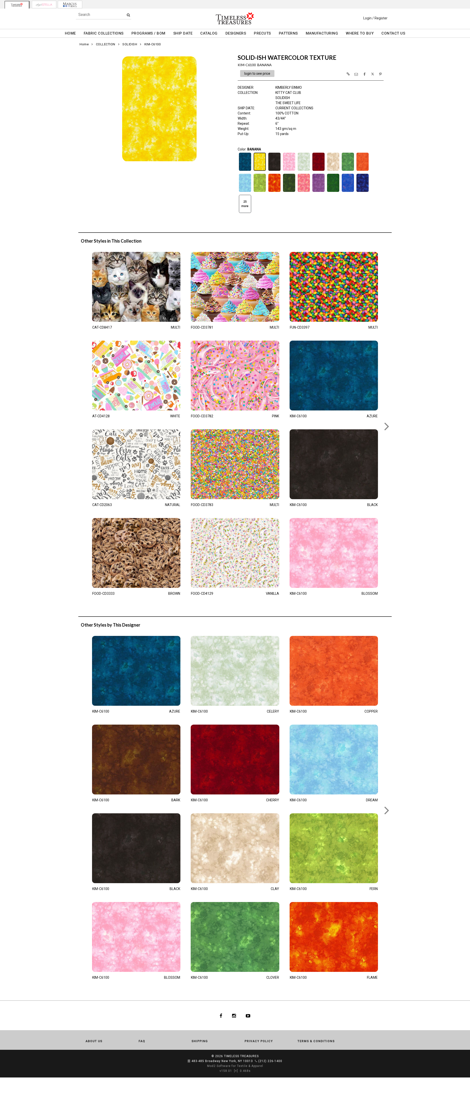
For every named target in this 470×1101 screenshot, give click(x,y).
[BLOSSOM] (289, 170)
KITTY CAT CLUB (288, 93)
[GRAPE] (318, 191)
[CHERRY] (318, 170)
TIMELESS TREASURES (241, 1056)
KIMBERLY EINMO (288, 87)
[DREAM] (245, 191)
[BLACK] (274, 170)
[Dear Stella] (44, 4)
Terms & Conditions (316, 1041)
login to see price (257, 73)
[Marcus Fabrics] (70, 4)
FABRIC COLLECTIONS (104, 33)
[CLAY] (333, 170)
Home (84, 44)
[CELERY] (303, 170)
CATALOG (209, 33)
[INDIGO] (362, 191)
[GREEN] (333, 191)
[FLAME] (274, 191)
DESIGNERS (235, 33)
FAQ (142, 1041)
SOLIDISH (129, 44)
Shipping (199, 1041)
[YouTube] (248, 1015)
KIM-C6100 (152, 44)
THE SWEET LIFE (288, 103)
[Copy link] (348, 74)
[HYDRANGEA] (348, 191)
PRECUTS (262, 33)
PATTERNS (288, 33)
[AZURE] (245, 170)
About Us (93, 1041)
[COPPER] (362, 170)
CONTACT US (393, 33)
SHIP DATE (183, 33)
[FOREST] (289, 191)
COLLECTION (105, 44)
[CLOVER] (348, 170)
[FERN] (259, 191)
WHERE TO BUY (360, 33)
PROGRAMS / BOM (148, 33)
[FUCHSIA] (303, 191)
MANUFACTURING (322, 33)
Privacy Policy (259, 1041)
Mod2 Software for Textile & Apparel (235, 1066)
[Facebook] (221, 1015)
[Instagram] (234, 1015)
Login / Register (375, 18)
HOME (70, 33)
